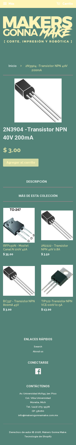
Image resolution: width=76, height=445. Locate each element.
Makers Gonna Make (54, 432)
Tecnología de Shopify (38, 436)
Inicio (13, 66)
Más (11, 3)
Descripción (36, 181)
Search (38, 346)
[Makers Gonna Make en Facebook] (38, 372)
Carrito (67, 3)
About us (38, 351)
